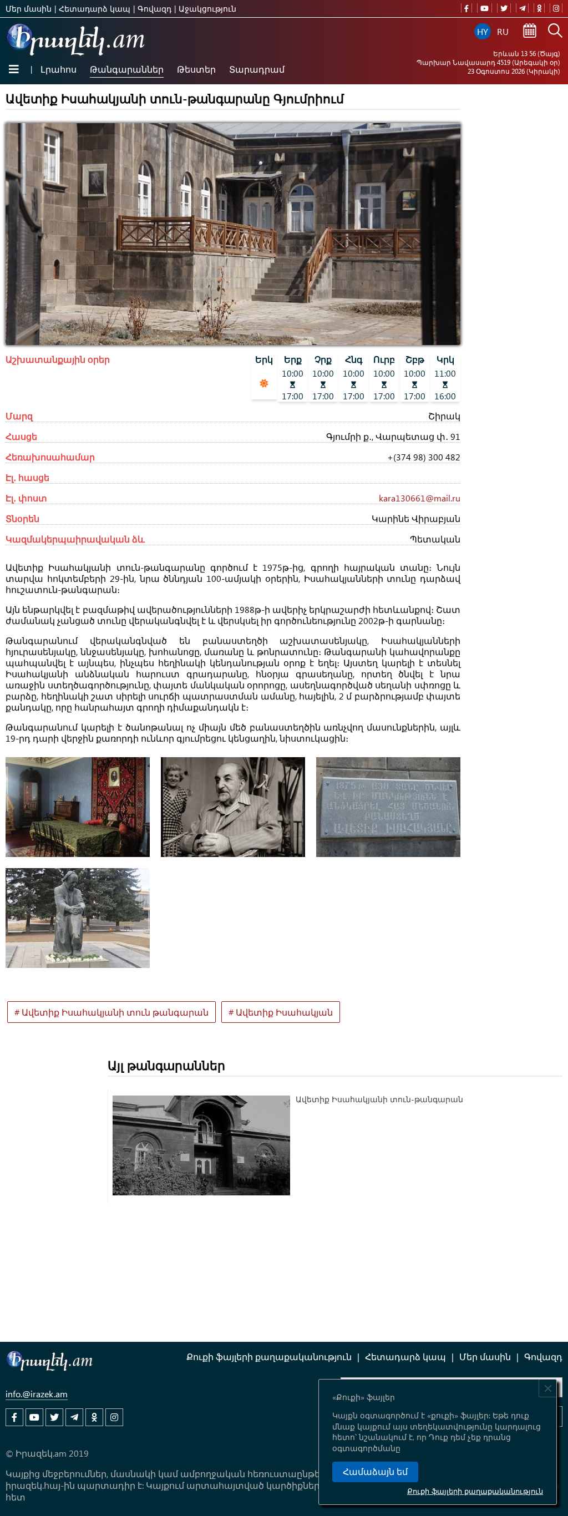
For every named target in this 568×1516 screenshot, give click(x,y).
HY (482, 31)
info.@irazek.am (37, 1394)
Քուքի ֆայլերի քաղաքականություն (475, 1490)
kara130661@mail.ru (419, 498)
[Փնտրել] (555, 31)
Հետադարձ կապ (94, 8)
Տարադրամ (257, 69)
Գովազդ (154, 8)
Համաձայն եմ (375, 1472)
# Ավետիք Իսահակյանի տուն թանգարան (111, 1012)
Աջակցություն (207, 8)
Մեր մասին (29, 8)
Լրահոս (58, 69)
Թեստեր (196, 69)
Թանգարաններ (127, 69)
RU (503, 31)
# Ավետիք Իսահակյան (281, 1012)
